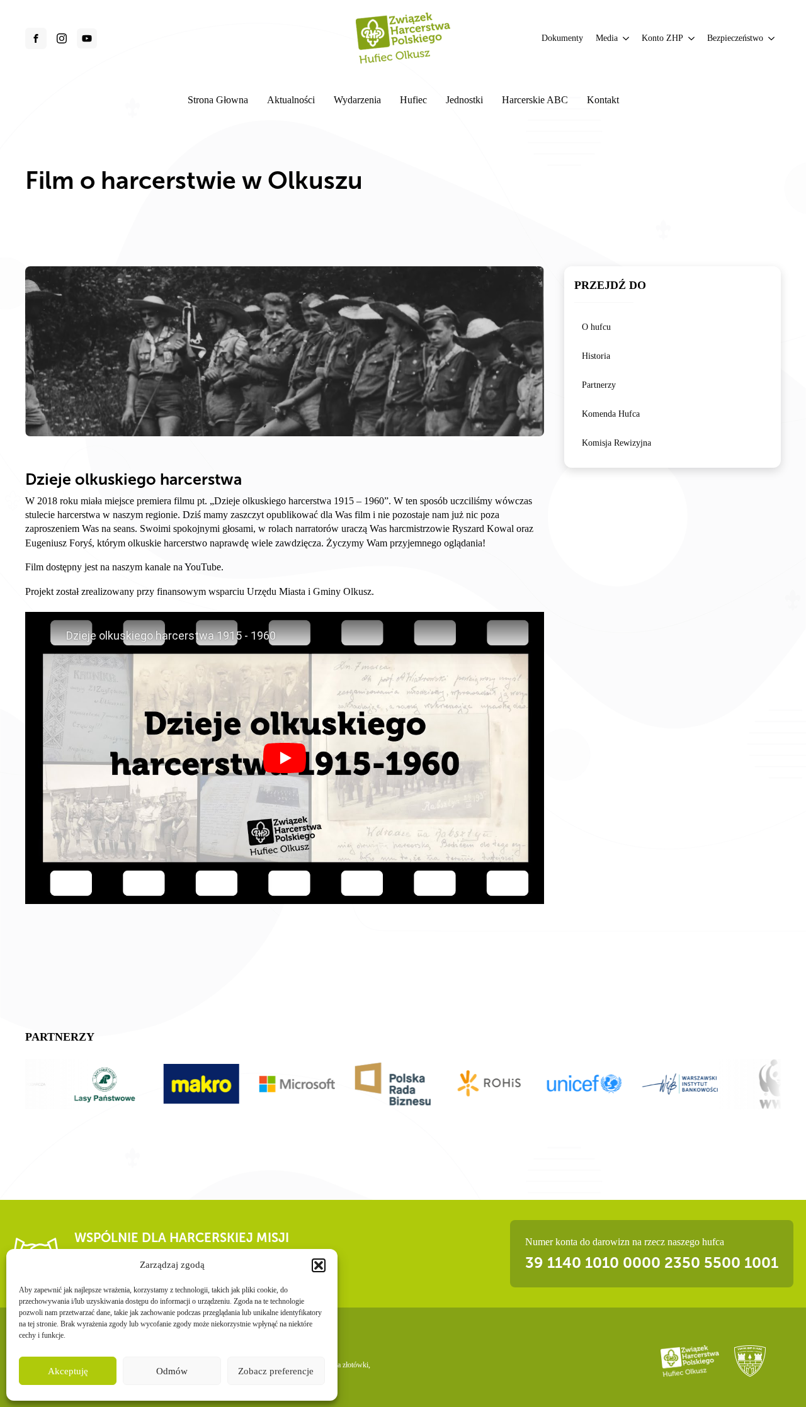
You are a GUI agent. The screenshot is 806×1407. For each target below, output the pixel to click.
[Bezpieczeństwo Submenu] (772, 38)
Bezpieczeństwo (735, 38)
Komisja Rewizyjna (616, 443)
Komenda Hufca (611, 414)
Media (607, 38)
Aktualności (291, 99)
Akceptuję (68, 1371)
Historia (596, 356)
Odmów (172, 1371)
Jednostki (464, 99)
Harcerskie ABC (535, 99)
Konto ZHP (662, 38)
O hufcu (596, 327)
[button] (318, 1265)
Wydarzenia (357, 99)
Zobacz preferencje (276, 1371)
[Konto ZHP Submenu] (692, 38)
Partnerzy (599, 385)
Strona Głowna (218, 99)
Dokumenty (562, 38)
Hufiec (413, 99)
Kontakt (603, 99)
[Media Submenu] (626, 38)
